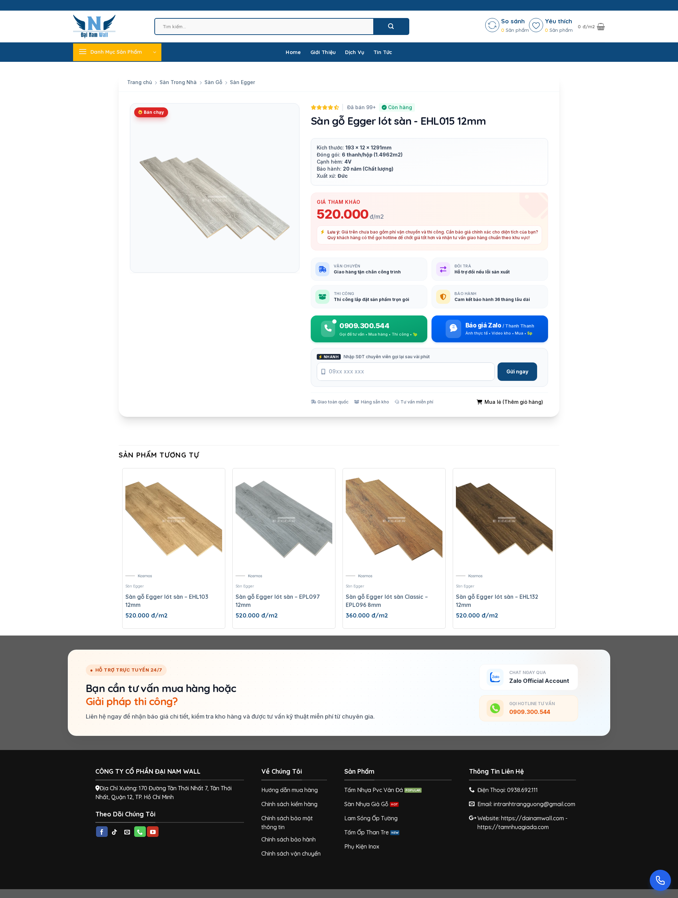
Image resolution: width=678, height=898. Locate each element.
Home (293, 52)
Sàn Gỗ (213, 82)
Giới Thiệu (323, 52)
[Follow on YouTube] (153, 831)
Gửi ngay (517, 371)
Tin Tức (383, 52)
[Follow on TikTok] (114, 831)
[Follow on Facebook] (102, 831)
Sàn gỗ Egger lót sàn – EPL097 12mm (278, 600)
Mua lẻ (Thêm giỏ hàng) (513, 402)
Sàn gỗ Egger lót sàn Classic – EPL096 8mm (387, 600)
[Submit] (391, 26)
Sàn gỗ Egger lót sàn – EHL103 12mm (166, 600)
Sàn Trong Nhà (178, 82)
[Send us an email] (127, 831)
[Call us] (140, 831)
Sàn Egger (242, 82)
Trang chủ (139, 82)
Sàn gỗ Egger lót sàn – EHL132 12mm (497, 600)
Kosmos (145, 575)
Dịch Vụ (354, 52)
